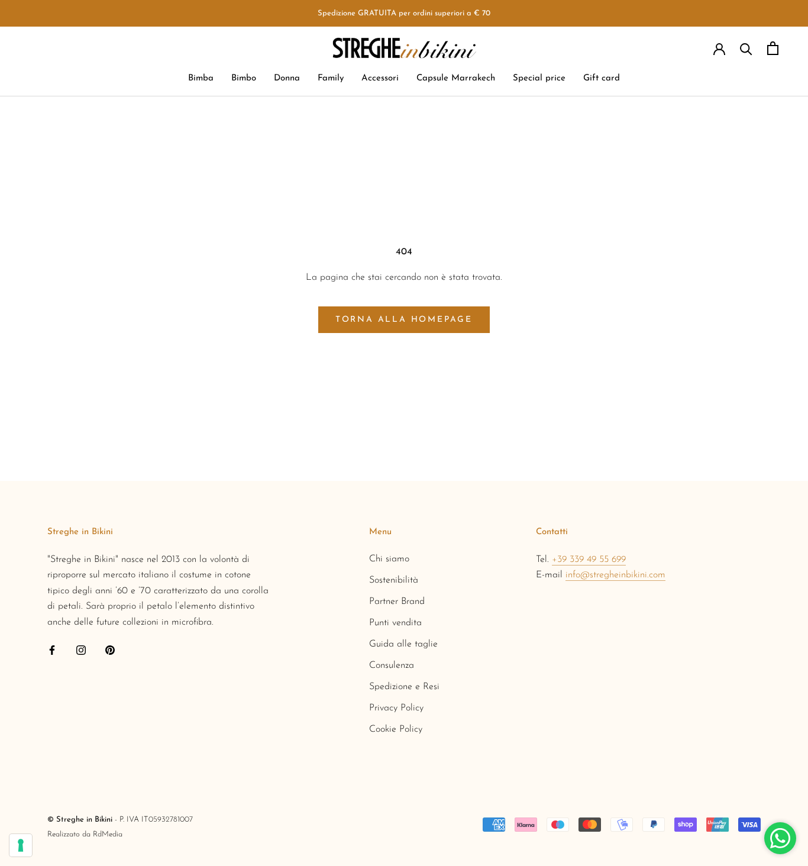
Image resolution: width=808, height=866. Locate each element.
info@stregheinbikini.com (615, 575)
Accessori (380, 78)
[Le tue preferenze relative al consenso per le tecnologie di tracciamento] (20, 845)
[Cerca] (746, 48)
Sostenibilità (393, 580)
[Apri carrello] (772, 48)
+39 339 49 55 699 (589, 559)
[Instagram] (81, 649)
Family (331, 78)
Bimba (201, 78)
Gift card (601, 78)
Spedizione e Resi (404, 686)
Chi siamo (389, 559)
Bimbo (243, 78)
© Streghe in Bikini (79, 819)
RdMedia (107, 834)
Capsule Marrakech (455, 78)
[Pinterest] (110, 649)
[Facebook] (52, 649)
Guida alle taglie (403, 644)
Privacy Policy (396, 708)
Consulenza (391, 665)
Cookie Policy (395, 729)
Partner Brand (397, 601)
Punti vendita (395, 623)
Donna (287, 78)
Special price (539, 78)
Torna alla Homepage (404, 319)
